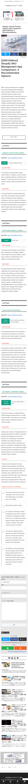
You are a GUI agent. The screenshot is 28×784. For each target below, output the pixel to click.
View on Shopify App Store (14, 157)
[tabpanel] (8, 16)
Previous (1, 16)
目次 (12, 137)
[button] (22, 54)
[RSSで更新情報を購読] (20, 648)
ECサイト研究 (6, 632)
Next (27, 16)
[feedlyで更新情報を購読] (7, 648)
